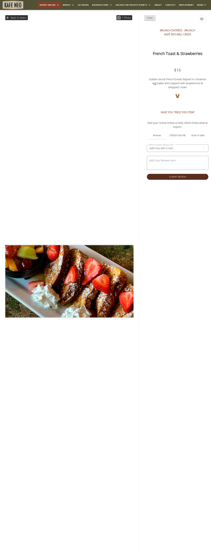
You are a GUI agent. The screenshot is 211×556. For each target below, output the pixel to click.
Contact (170, 5)
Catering (83, 5)
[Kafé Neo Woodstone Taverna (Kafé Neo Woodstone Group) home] (17, 5)
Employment (186, 5)
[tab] (157, 135)
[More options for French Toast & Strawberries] (202, 19)
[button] (49, 5)
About (158, 5)
